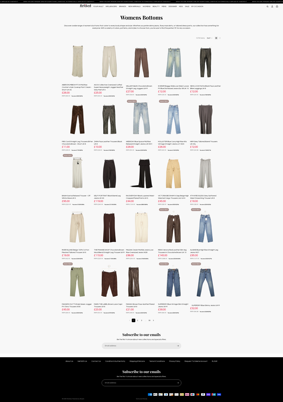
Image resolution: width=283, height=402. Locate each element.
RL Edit (214, 361)
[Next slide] (89, 61)
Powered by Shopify (78, 399)
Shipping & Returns (137, 361)
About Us (69, 361)
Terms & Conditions (157, 361)
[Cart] (277, 6)
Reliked (69, 399)
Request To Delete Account (196, 361)
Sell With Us (82, 361)
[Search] (267, 6)
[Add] (89, 77)
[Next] (153, 320)
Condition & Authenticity (115, 361)
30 (149, 320)
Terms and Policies (141, 399)
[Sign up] (178, 346)
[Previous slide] (65, 61)
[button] (209, 38)
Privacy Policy (174, 361)
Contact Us (96, 361)
